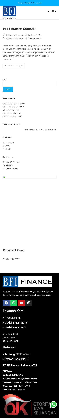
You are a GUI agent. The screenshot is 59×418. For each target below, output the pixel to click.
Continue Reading (15, 65)
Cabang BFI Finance (15, 38)
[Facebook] (6, 303)
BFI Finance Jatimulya (11, 113)
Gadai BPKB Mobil (10, 168)
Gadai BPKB (7, 165)
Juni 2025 (6, 149)
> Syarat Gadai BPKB (15, 359)
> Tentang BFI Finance (16, 354)
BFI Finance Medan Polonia (14, 103)
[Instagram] (28, 303)
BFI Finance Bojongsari (12, 116)
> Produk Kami (12, 317)
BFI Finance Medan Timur (13, 107)
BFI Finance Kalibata (20, 28)
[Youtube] (21, 303)
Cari (4, 79)
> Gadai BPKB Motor (15, 322)
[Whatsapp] (13, 303)
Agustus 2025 (8, 142)
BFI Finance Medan (11, 110)
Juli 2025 (6, 145)
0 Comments (35, 38)
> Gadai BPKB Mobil (15, 327)
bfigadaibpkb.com (14, 35)
